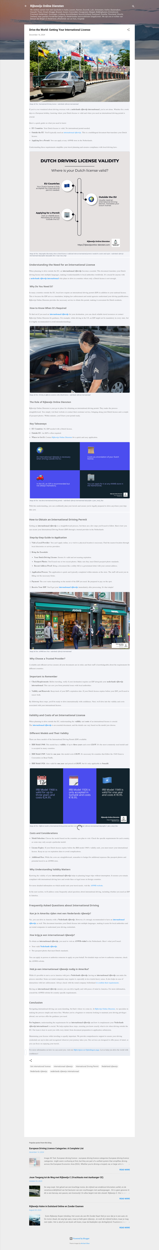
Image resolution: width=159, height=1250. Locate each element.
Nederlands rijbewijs (48, 946)
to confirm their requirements (107, 982)
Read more (124, 1170)
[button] (128, 30)
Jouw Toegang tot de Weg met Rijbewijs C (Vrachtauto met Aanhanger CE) (66, 1177)
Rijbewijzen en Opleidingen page (86, 1050)
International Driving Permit (87, 1066)
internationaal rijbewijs (72, 132)
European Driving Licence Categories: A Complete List (56, 1148)
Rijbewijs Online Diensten (47, 6)
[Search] (133, 7)
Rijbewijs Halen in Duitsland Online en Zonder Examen (56, 1206)
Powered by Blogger (81, 1238)
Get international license (40, 1066)
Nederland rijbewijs (110, 1066)
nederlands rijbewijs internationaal (45, 278)
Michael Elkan (85, 1243)
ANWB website (97, 885)
